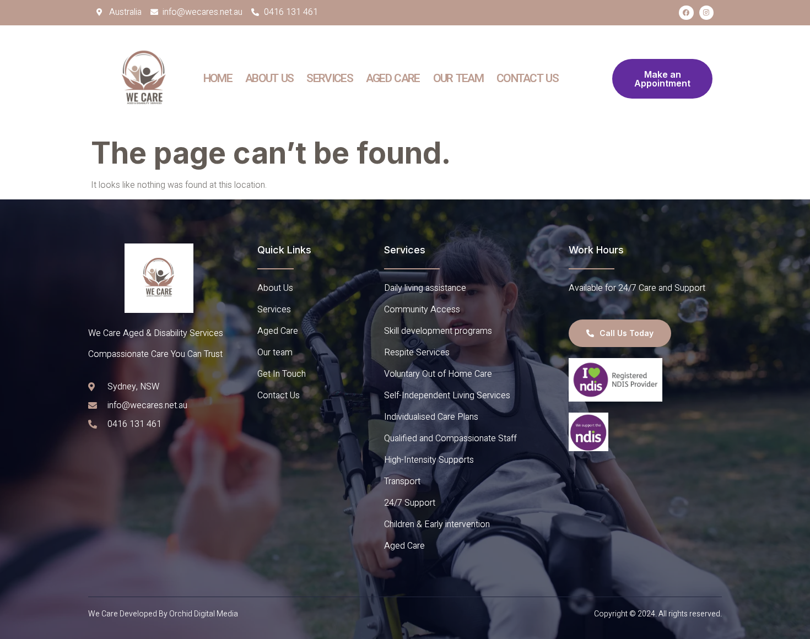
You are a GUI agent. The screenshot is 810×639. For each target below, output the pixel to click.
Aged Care (393, 78)
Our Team (458, 78)
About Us (269, 78)
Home (217, 78)
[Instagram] (706, 13)
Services (329, 78)
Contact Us (527, 78)
